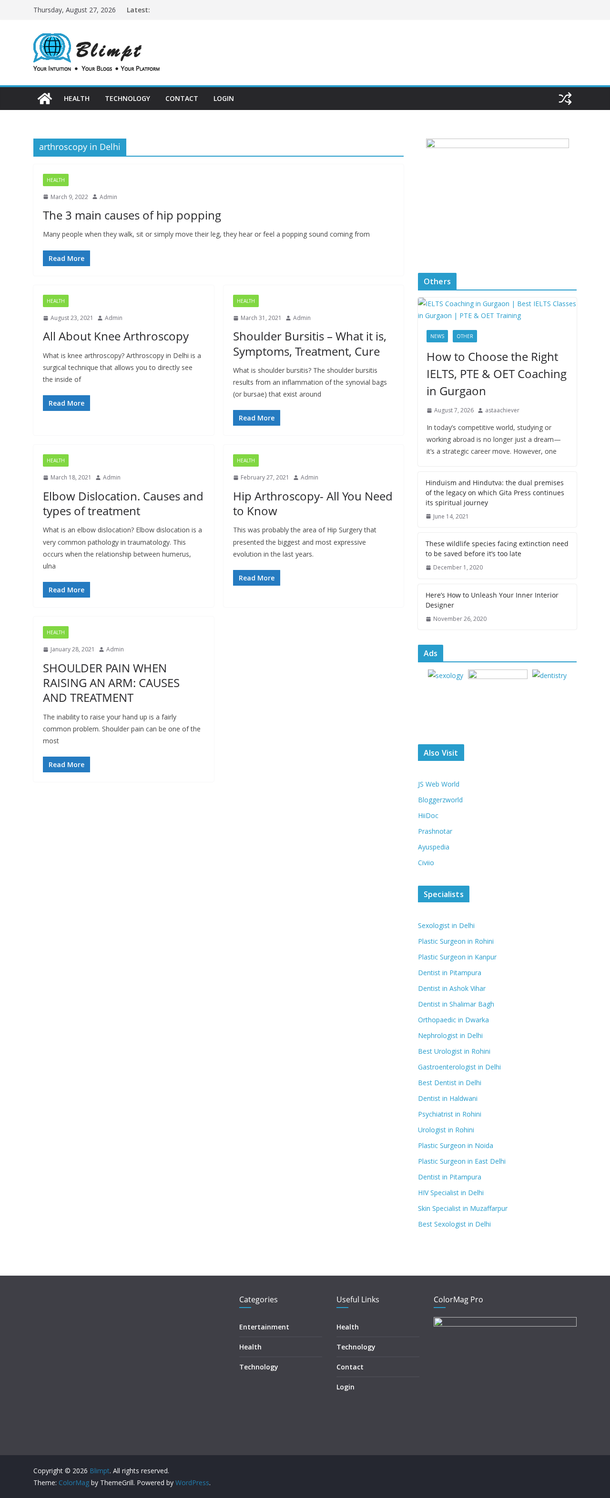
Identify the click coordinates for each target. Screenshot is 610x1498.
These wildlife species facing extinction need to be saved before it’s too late (497, 548)
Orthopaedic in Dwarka (453, 1019)
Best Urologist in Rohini (454, 1051)
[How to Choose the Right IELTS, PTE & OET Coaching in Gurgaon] (497, 309)
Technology (127, 98)
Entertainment (264, 1326)
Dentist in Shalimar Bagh (456, 1004)
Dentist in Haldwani (448, 1098)
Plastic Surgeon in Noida (455, 1145)
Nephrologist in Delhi (450, 1035)
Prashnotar (435, 831)
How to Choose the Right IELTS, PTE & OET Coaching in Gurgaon (497, 374)
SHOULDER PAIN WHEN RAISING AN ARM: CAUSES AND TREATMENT (111, 682)
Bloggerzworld (440, 799)
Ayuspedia (433, 846)
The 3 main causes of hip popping (132, 215)
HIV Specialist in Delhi (451, 1192)
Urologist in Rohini (446, 1129)
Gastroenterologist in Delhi (459, 1066)
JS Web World (438, 784)
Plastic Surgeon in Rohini (456, 941)
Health (77, 98)
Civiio (426, 862)
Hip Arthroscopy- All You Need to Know (313, 503)
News (437, 336)
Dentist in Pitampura (449, 972)
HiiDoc (428, 815)
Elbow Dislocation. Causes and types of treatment (123, 503)
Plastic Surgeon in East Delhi (462, 1161)
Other (465, 336)
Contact (181, 98)
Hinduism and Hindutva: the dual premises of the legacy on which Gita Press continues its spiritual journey (495, 492)
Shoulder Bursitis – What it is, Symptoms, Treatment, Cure (309, 343)
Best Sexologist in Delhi (454, 1223)
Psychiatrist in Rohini (449, 1114)
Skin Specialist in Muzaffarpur (463, 1208)
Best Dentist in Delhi (449, 1082)
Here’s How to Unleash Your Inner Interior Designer (492, 599)
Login (224, 98)
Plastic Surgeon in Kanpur (457, 956)
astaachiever (502, 410)
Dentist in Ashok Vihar (452, 988)
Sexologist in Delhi (446, 925)
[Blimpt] (44, 98)
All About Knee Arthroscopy (116, 336)
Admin (108, 197)
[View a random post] (565, 98)
